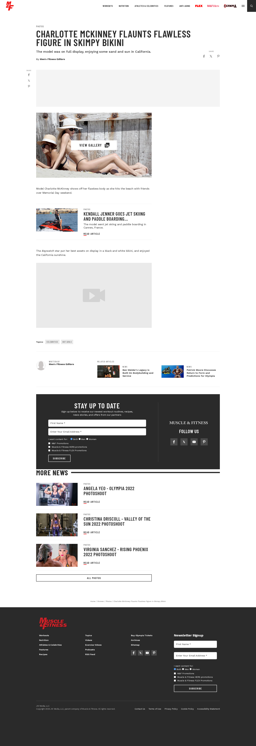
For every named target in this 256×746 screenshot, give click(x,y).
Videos (88, 640)
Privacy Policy (171, 709)
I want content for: (58, 439)
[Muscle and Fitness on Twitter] (184, 441)
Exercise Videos (93, 645)
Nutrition (124, 5)
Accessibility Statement (208, 709)
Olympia (230, 6)
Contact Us (140, 709)
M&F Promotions (60, 443)
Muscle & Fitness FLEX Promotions (69, 450)
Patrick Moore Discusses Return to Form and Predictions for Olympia (201, 373)
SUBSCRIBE (59, 458)
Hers (213, 6)
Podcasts (90, 649)
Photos (40, 26)
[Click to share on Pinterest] (218, 56)
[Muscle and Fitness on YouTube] (194, 441)
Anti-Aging (184, 5)
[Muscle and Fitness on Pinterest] (204, 441)
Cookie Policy (187, 709)
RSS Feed (90, 654)
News (125, 367)
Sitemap (135, 645)
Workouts (108, 5)
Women (92, 439)
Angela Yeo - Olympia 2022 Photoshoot (109, 490)
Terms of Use (155, 709)
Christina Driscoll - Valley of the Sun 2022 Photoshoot (117, 521)
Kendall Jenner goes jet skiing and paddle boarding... (114, 216)
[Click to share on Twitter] (210, 56)
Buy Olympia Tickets (141, 635)
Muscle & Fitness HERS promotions (69, 447)
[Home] (10, 9)
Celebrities (52, 342)
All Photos (94, 578)
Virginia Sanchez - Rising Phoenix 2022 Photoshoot (116, 551)
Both (75, 439)
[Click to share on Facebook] (204, 56)
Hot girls (67, 342)
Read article (92, 233)
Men (83, 439)
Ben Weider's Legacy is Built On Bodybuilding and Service (138, 373)
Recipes (43, 654)
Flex (199, 6)
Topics (88, 635)
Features (168, 5)
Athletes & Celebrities (146, 5)
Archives (135, 640)
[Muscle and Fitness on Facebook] (173, 441)
